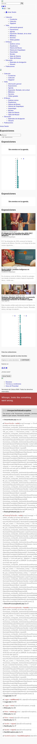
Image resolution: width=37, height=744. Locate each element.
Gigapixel (13, 23)
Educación (9, 60)
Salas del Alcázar (15, 58)
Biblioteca (13, 35)
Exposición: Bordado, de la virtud (20, 33)
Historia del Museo (16, 48)
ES (5, 8)
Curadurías (13, 19)
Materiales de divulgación (18, 62)
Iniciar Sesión (11, 12)
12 (18, 181)
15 (18, 187)
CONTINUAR (25, 360)
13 (18, 183)
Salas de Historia (15, 56)
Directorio (9, 382)
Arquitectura (14, 46)
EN (9, 8)
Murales (12, 54)
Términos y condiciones (13, 384)
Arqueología (14, 52)
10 (18, 177)
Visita (7, 25)
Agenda (12, 31)
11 (17, 179)
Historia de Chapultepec (17, 50)
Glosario (12, 64)
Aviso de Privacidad (12, 386)
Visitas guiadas (15, 40)
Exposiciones (14, 29)
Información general (16, 27)
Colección (9, 17)
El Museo (9, 42)
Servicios (13, 37)
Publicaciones (10, 66)
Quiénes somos (15, 44)
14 (18, 185)
